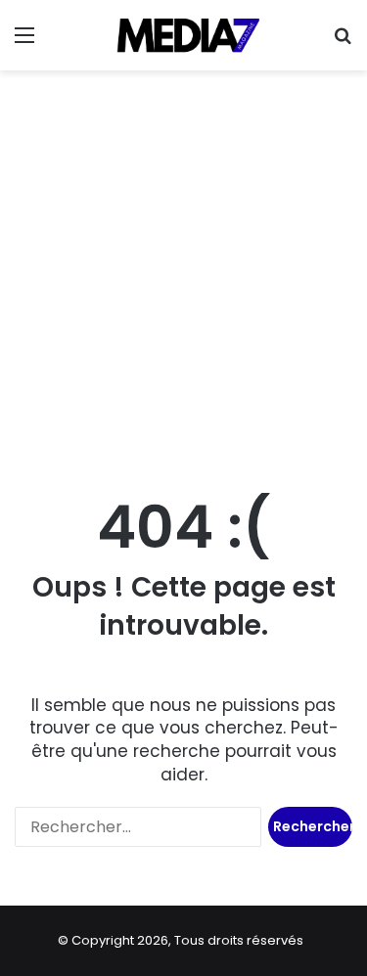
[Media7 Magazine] (184, 35)
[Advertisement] (183, 273)
